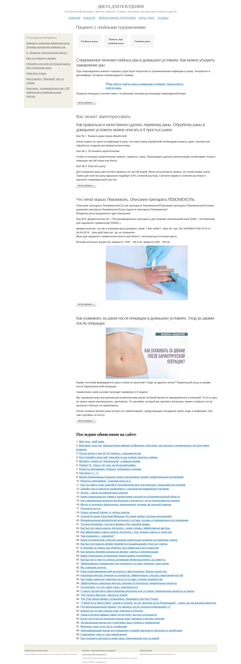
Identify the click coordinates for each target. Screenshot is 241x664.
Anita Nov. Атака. (36, 73)
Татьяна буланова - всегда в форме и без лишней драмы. (115, 524)
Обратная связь (146, 650)
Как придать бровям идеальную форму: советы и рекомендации (119, 551)
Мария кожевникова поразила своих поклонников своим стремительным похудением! (131, 477)
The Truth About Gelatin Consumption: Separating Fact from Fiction (119, 599)
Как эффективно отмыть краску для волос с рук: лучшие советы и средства (126, 532)
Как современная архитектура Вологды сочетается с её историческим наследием (130, 500)
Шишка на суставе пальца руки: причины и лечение (111, 611)
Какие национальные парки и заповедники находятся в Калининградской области (130, 496)
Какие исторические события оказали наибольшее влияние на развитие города (128, 540)
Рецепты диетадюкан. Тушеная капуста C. (106, 481)
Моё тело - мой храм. (91, 441)
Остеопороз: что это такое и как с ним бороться (109, 587)
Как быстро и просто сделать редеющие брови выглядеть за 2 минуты (123, 559)
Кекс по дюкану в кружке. (41, 58)
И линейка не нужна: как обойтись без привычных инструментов (119, 548)
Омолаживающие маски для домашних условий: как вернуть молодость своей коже (131, 630)
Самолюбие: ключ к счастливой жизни (103, 634)
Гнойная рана (142, 41)
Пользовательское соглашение (103, 650)
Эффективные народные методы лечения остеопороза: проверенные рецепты (128, 583)
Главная (74, 17)
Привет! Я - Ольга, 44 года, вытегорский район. (107, 465)
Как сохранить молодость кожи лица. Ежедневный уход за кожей (119, 638)
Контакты (86, 650)
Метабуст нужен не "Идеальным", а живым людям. (110, 461)
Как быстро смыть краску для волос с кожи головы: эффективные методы (125, 528)
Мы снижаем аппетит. (93, 567)
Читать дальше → (86, 103)
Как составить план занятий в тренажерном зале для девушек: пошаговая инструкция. (133, 485)
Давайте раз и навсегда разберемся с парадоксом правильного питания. (124, 488)
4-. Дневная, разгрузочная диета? (46, 52)
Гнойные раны (89, 41)
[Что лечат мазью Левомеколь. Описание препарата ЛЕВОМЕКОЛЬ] (146, 272)
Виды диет (146, 17)
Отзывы (163, 17)
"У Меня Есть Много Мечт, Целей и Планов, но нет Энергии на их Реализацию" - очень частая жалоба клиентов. (148, 603)
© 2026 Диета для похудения (36, 650)
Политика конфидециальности (94, 654)
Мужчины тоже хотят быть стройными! (103, 626)
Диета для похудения (121, 6)
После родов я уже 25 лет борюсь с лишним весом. (110, 453)
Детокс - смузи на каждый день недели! (104, 492)
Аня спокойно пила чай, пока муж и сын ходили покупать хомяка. (118, 457)
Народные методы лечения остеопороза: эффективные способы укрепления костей (131, 575)
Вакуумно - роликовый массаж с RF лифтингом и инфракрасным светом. (48, 92)
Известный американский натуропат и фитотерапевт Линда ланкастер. (123, 571)
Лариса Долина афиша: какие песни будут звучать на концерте (118, 614)
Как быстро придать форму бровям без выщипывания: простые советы (124, 544)
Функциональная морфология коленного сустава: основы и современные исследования (134, 520)
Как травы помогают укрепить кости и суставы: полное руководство (121, 579)
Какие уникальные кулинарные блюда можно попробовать (116, 555)
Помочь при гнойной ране (116, 41)
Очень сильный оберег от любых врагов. (105, 512)
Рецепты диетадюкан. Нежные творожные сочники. (110, 469)
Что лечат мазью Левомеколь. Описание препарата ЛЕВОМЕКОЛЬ (135, 199)
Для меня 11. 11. (89, 473)
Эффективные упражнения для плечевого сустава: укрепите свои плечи (124, 563)
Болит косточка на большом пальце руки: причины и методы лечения (122, 618)
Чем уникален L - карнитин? (97, 536)
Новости (89, 17)
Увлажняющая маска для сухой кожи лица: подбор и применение (120, 622)
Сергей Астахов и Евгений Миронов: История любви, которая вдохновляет (126, 516)
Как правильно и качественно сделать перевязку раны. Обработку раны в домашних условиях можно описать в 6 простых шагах (140, 127)
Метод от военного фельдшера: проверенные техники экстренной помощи (125, 504)
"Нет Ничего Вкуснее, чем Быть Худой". (104, 595)
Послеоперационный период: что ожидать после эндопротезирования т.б (125, 607)
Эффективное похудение (117, 17)
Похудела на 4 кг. (90, 508)
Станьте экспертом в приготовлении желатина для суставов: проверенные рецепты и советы (137, 591)
